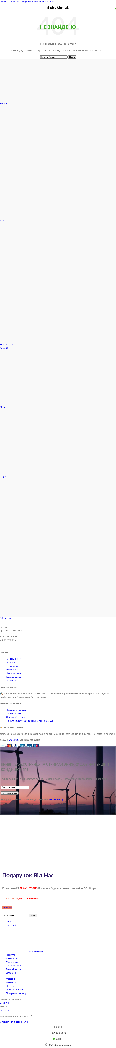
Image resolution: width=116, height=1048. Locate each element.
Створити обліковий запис (14, 1022)
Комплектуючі (13, 673)
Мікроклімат (13, 670)
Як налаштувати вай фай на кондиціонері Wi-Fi (31, 721)
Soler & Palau (6, 345)
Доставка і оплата (15, 717)
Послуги (10, 662)
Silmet (3, 407)
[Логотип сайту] (58, 10)
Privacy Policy (56, 800)
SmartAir (4, 348)
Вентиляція (12, 666)
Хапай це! (7, 907)
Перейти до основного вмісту (38, 2)
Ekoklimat (13, 740)
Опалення (11, 681)
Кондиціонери (13, 659)
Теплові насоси (14, 677)
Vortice (3, 103)
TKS (2, 220)
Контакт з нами (14, 714)
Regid (3, 477)
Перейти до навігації (11, 2)
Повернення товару (16, 710)
